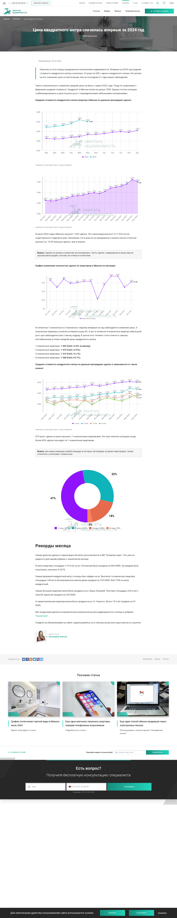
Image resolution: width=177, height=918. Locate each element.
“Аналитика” (41, 616)
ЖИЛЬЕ (82, 3)
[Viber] (38, 659)
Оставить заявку (160, 11)
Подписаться (157, 752)
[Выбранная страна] (69, 786)
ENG (171, 3)
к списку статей (17, 752)
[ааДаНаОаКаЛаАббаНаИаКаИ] (30, 659)
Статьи (96, 11)
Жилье (118, 11)
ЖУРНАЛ (125, 3)
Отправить (129, 787)
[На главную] (4, 3)
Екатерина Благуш (58, 636)
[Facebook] (27, 659)
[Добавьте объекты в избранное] (164, 3)
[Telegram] (41, 659)
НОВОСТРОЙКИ (112, 3)
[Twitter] (34, 659)
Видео (107, 11)
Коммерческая (132, 11)
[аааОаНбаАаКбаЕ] (23, 659)
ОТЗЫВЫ (147, 3)
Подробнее (162, 913)
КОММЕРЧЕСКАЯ (95, 3)
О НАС (135, 3)
